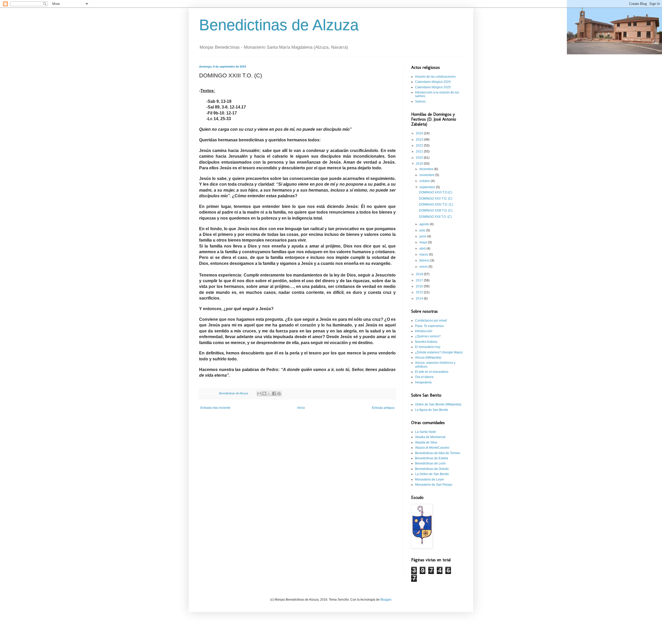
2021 (420, 151)
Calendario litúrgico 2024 (433, 82)
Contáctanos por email (431, 320)
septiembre (427, 187)
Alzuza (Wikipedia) (428, 357)
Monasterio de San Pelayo (433, 484)
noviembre (427, 175)
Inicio (301, 408)
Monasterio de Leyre (429, 479)
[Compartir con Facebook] (274, 393)
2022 (420, 145)
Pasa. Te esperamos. (430, 326)
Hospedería (423, 382)
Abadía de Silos (426, 442)
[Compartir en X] (269, 393)
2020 (420, 157)
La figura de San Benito (431, 410)
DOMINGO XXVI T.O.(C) (435, 192)
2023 (420, 139)
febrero (424, 260)
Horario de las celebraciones (435, 76)
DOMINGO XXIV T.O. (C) (436, 204)
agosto (424, 224)
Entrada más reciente (215, 408)
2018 (420, 274)
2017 (420, 280)
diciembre (426, 169)
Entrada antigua (383, 408)
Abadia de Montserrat (430, 437)
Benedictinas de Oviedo (432, 469)
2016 (420, 286)
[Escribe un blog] (264, 393)
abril (422, 248)
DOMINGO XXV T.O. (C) (435, 198)
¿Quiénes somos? (428, 336)
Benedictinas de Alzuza (279, 25)
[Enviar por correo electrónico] (259, 393)
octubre (425, 181)
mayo (423, 242)
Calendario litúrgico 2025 (433, 87)
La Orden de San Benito (432, 474)
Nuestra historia (426, 342)
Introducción (423, 331)
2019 (420, 163)
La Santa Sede (425, 432)
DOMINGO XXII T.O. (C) (435, 217)
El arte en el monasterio (431, 372)
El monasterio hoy (427, 347)
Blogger (385, 599)
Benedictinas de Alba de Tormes (437, 453)
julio (422, 230)
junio (423, 236)
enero (423, 266)
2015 (420, 292)
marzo (424, 254)
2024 (420, 133)
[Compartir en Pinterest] (279, 393)
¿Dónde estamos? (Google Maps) (439, 352)
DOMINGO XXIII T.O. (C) (436, 210)
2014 (420, 298)
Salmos (420, 101)
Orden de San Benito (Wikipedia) (438, 404)
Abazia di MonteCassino (432, 447)
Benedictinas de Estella (431, 458)
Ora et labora (424, 377)
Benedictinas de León (430, 463)
